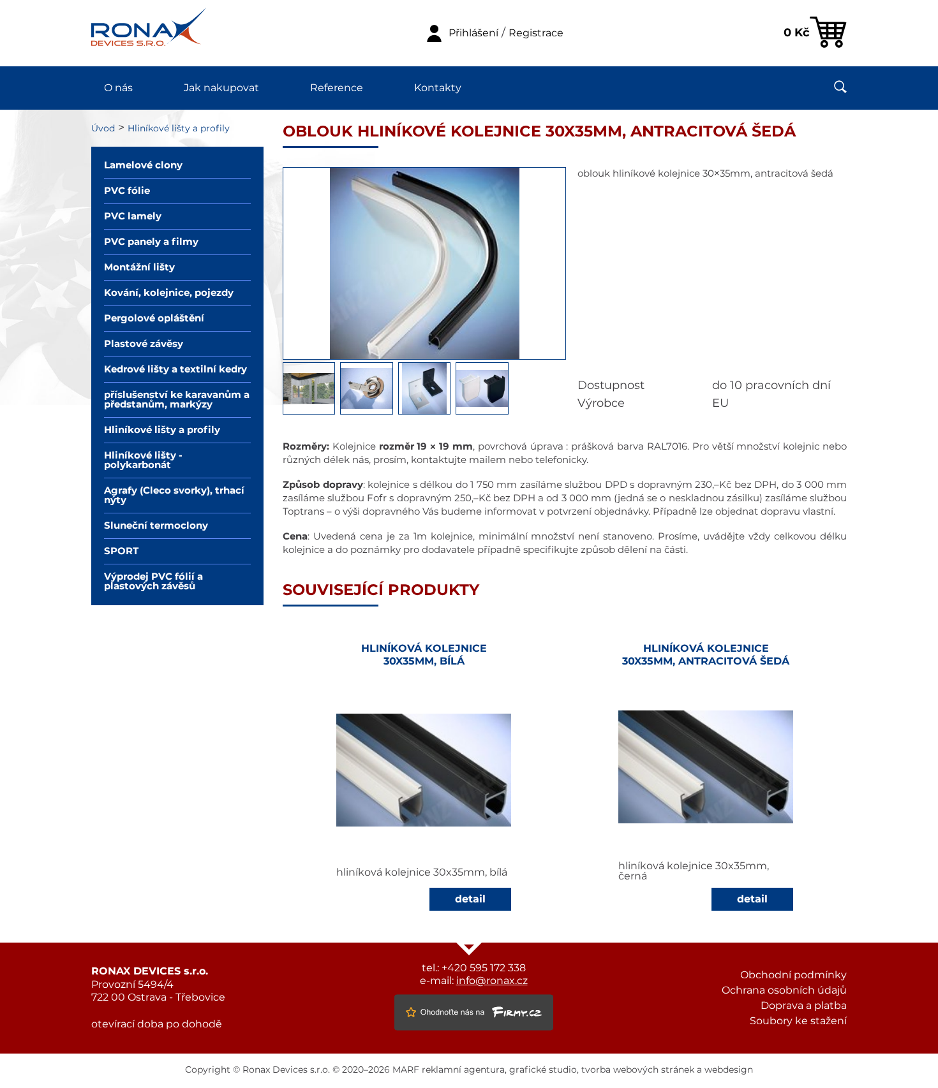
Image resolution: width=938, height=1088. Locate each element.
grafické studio (543, 1070)
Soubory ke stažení (798, 1021)
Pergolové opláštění (154, 318)
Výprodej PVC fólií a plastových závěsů (153, 581)
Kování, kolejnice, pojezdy (169, 293)
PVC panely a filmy (151, 242)
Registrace (536, 33)
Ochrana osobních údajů (784, 990)
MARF (405, 1070)
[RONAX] (148, 33)
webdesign (728, 1070)
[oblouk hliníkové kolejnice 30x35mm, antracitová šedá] (424, 356)
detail (470, 899)
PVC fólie (127, 191)
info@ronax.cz (492, 981)
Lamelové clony (143, 165)
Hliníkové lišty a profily (179, 128)
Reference (336, 88)
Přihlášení (473, 33)
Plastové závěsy (143, 344)
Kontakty (437, 88)
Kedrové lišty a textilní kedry (175, 369)
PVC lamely (132, 216)
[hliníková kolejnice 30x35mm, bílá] (424, 770)
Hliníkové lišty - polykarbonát (143, 460)
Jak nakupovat (221, 88)
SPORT (121, 551)
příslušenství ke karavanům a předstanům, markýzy (176, 399)
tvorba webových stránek (637, 1070)
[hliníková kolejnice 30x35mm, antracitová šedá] (706, 767)
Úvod (103, 128)
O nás (118, 88)
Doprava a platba (804, 1006)
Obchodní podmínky (793, 975)
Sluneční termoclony (156, 526)
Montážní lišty (139, 267)
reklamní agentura (463, 1070)
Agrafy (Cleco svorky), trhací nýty (174, 495)
